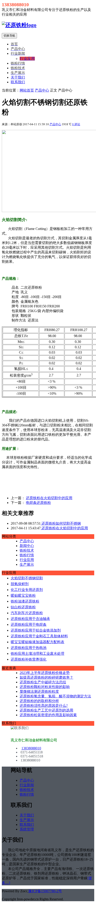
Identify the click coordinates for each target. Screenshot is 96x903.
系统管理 (27, 829)
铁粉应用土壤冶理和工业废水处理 (37, 653)
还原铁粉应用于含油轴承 (30, 619)
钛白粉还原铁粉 (23, 607)
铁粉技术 (27, 550)
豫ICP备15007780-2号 (45, 891)
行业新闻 (27, 785)
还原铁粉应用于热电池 (28, 648)
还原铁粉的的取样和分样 (39, 701)
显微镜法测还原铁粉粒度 (39, 691)
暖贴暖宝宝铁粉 (23, 595)
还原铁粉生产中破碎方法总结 (43, 682)
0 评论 (76, 124)
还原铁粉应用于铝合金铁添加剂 (36, 630)
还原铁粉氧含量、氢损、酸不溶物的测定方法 (55, 696)
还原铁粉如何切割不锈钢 (61, 523)
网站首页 (27, 90)
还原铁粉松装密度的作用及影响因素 (48, 715)
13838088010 (31, 748)
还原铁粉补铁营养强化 (28, 659)
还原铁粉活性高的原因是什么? (44, 705)
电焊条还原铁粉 (38, 503)
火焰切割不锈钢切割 (27, 578)
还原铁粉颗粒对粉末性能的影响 (45, 687)
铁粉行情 (27, 555)
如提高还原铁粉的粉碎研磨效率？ (46, 677)
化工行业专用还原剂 (27, 590)
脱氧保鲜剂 (20, 584)
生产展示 (27, 564)
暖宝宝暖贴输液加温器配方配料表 (37, 642)
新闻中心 (27, 546)
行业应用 (27, 560)
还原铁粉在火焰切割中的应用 (49, 498)
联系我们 (18, 82)
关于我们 (18, 77)
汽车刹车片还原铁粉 (27, 613)
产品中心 (42, 90)
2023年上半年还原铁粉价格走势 (45, 673)
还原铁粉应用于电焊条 (28, 624)
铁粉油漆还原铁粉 (25, 601)
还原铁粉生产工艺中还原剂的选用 (46, 710)
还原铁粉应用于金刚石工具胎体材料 (39, 636)
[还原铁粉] (19, 25)
